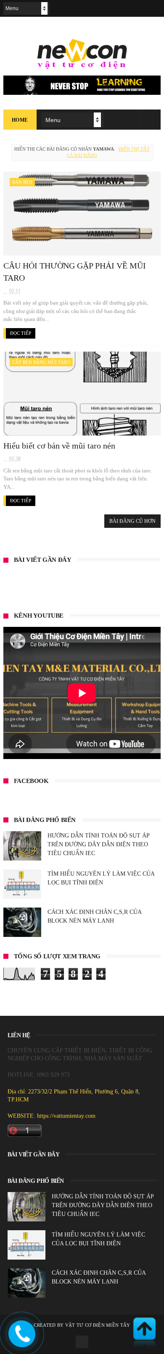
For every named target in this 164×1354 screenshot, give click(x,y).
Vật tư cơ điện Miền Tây (97, 1325)
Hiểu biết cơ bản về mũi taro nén (59, 445)
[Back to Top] (144, 1333)
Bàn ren (22, 182)
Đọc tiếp (20, 333)
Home (20, 120)
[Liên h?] (21, 1341)
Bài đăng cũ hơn (132, 521)
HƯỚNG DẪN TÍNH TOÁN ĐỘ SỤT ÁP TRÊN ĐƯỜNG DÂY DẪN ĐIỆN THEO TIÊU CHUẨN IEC (98, 844)
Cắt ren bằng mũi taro (41, 362)
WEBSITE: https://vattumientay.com (51, 1116)
